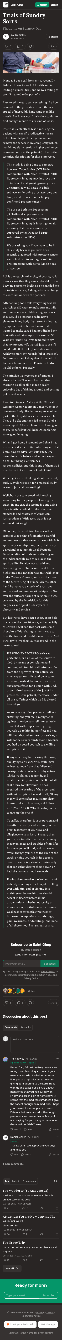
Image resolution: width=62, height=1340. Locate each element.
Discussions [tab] (29, 1181)
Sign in (55, 4)
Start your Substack (22, 1324)
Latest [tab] (15, 1181)
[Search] (55, 1181)
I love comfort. (11, 1225)
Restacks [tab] (25, 1027)
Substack (14, 1332)
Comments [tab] (11, 1027)
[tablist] (18, 1027)
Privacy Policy (31, 978)
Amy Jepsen (24, 1204)
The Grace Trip (14, 1242)
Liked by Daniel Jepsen (24, 1062)
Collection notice (31, 1315)
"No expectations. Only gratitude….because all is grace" (30, 1249)
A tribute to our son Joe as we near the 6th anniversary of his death (28, 1197)
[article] (31, 1199)
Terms (50, 1312)
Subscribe (42, 4)
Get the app (48, 1324)
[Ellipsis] (57, 1058)
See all (10, 1268)
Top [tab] (7, 1181)
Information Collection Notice (37, 974)
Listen (54, 36)
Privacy (40, 1312)
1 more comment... (13, 1163)
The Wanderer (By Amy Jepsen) (25, 1190)
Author (15, 1141)
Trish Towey (17, 1058)
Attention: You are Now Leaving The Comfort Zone (29, 1219)
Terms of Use (47, 971)
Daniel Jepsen (18, 35)
